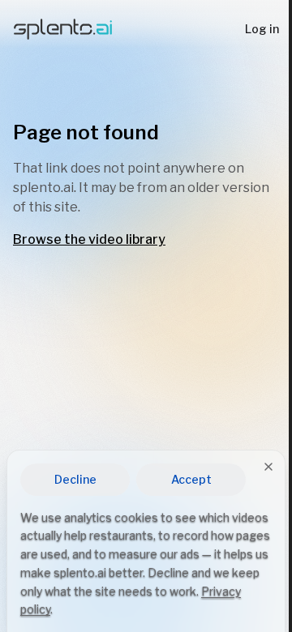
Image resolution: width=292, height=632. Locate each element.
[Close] (268, 466)
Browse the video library (89, 239)
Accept (191, 479)
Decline (75, 479)
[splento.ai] (63, 29)
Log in (262, 29)
